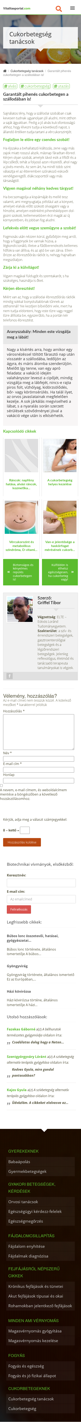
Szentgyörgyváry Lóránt (26, 1056)
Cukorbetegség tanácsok (31, 1399)
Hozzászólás (14, 711)
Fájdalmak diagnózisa (28, 1256)
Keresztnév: (16, 875)
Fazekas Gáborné (21, 1029)
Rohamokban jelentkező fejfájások (40, 1305)
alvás (12, 86)
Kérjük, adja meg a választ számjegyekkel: (35, 819)
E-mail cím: (16, 891)
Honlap (9, 775)
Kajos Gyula (17, 1090)
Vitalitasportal (16, 8)
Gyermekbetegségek (27, 1171)
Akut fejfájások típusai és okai (35, 1296)
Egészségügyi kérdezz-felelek (35, 1211)
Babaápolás (19, 1161)
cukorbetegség (37, 86)
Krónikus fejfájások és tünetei (35, 1286)
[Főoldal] (4, 71)
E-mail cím (12, 764)
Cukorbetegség (22, 1408)
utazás (63, 86)
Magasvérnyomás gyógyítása (35, 1331)
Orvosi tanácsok (23, 1201)
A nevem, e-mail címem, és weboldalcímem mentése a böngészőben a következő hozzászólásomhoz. (33, 794)
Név (7, 753)
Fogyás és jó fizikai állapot (32, 1375)
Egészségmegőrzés (25, 1221)
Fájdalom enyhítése (26, 1246)
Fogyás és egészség (26, 1366)
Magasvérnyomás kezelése (33, 1340)
